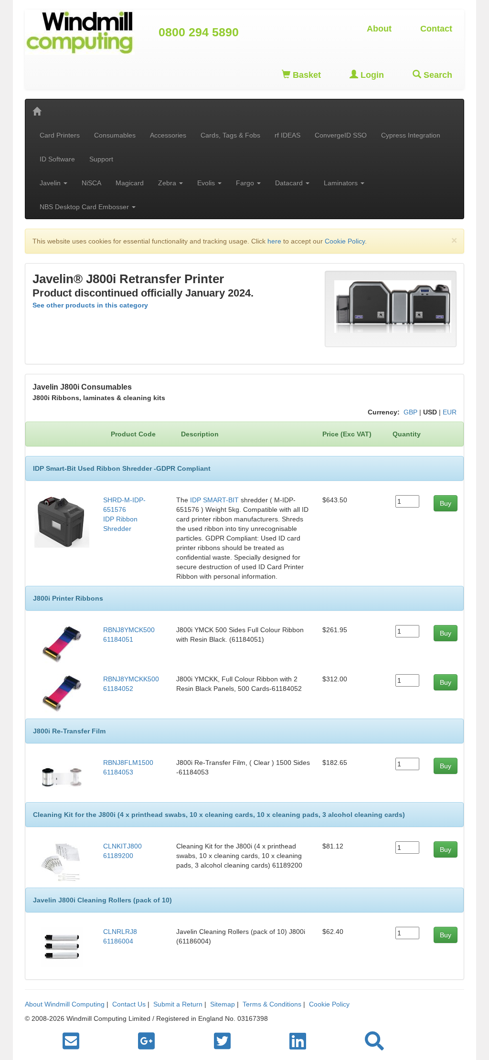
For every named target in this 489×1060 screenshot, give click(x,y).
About (379, 28)
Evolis (207, 183)
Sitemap (222, 1004)
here (274, 241)
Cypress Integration (410, 135)
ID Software (57, 159)
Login (371, 75)
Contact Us (129, 1004)
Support (101, 159)
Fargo (246, 183)
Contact (436, 28)
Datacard (290, 183)
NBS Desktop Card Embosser (85, 207)
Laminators (342, 183)
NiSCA (91, 183)
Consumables (115, 135)
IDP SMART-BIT (214, 500)
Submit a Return (177, 1004)
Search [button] (436, 75)
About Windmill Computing (65, 1004)
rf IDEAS (287, 135)
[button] (374, 1041)
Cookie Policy (345, 241)
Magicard (130, 183)
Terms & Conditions (272, 1004)
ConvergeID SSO (341, 135)
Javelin (51, 183)
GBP (410, 412)
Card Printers (60, 135)
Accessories (168, 135)
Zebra (168, 183)
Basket (305, 75)
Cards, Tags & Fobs (230, 135)
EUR (450, 412)
